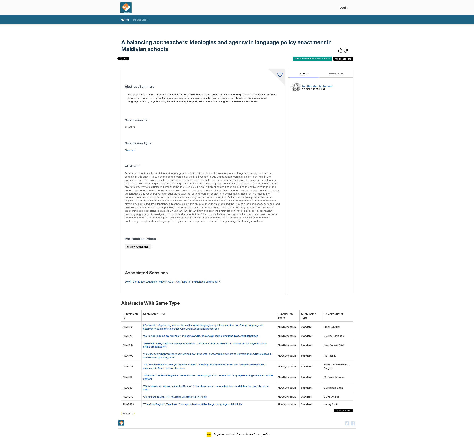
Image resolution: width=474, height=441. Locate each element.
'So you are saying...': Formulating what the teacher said (175, 396)
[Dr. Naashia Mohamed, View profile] (295, 87)
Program (140, 19)
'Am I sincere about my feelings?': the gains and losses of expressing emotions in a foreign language (200, 335)
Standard (130, 150)
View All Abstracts (343, 411)
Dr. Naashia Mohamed (317, 86)
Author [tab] (304, 73)
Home (125, 19)
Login (344, 7)
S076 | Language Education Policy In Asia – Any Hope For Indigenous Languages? (172, 281)
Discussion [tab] (336, 73)
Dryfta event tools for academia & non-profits (241, 434)
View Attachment (139, 246)
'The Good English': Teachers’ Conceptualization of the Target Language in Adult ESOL (193, 404)
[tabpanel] (320, 181)
